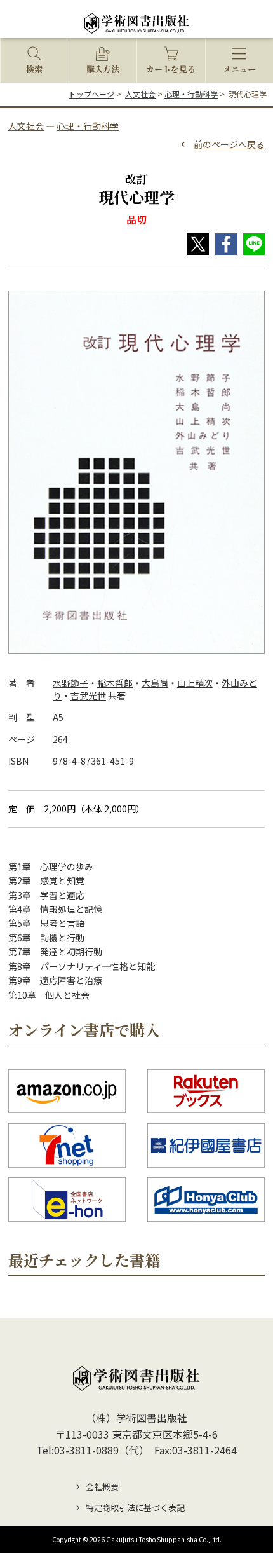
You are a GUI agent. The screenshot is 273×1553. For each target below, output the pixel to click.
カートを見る (171, 69)
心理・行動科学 (191, 93)
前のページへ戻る (229, 144)
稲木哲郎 (115, 682)
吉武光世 (88, 695)
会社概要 (102, 1487)
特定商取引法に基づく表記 (135, 1508)
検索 (34, 69)
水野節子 (70, 682)
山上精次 (195, 682)
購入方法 (102, 69)
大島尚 (155, 682)
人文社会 (140, 93)
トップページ (91, 93)
